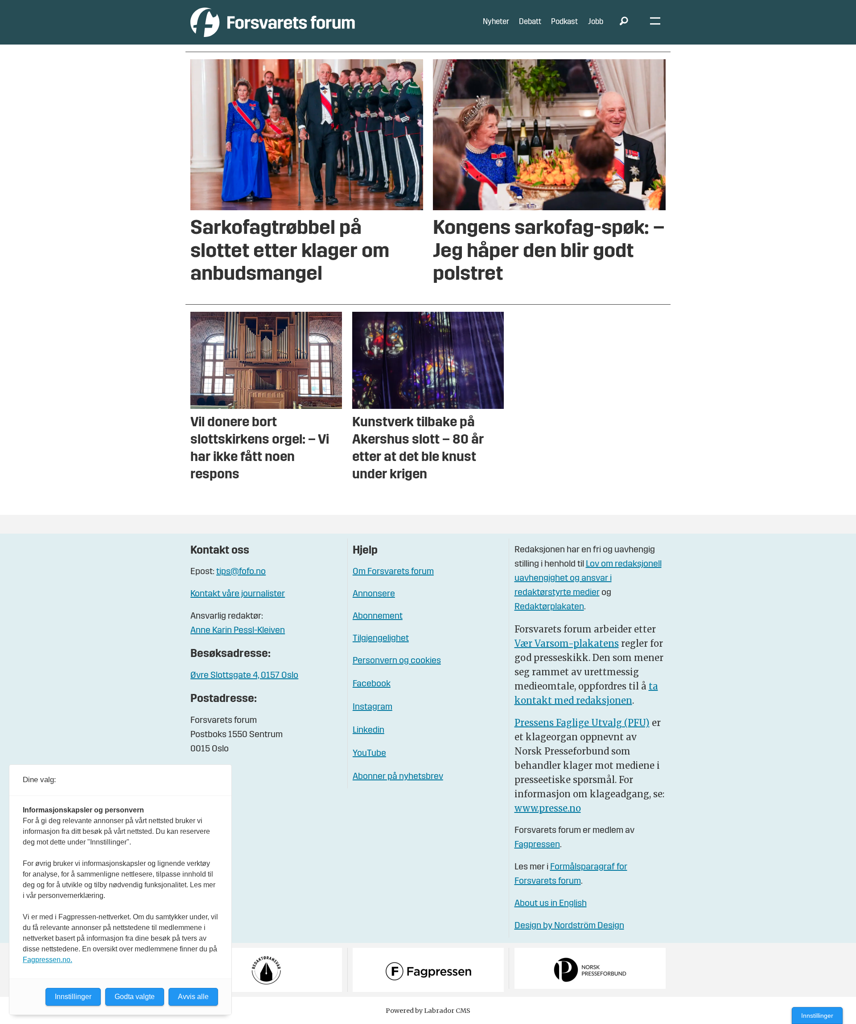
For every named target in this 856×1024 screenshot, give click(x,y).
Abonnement (378, 616)
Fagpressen (537, 844)
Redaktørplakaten (549, 607)
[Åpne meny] (655, 22)
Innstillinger (817, 1015)
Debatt (530, 22)
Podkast (564, 22)
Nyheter (496, 22)
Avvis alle (193, 996)
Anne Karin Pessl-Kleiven (237, 630)
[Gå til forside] (272, 22)
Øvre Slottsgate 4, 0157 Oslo (244, 675)
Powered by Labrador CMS (428, 1011)
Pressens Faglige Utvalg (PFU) (582, 722)
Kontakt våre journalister (237, 594)
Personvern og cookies (397, 661)
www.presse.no (547, 808)
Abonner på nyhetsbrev (398, 776)
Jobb (595, 22)
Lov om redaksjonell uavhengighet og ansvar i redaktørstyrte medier (588, 578)
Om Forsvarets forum (393, 571)
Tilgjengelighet (381, 638)
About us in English (550, 903)
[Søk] (623, 22)
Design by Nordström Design (569, 926)
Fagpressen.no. (47, 959)
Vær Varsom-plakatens (566, 643)
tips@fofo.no (241, 571)
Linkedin (368, 730)
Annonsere (374, 594)
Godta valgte (135, 996)
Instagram (372, 707)
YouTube (369, 753)
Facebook (372, 684)
